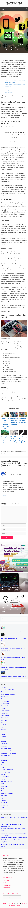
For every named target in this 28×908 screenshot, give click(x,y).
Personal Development (7, 769)
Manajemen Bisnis (9, 48)
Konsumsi (3, 732)
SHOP (2, 784)
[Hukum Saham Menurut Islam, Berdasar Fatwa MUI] (14, 591)
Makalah (3, 741)
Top (2, 798)
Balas (4, 495)
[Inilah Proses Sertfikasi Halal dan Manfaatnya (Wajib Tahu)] (3, 664)
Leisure (3, 734)
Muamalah (4, 760)
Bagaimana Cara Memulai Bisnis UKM (15, 88)
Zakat (2, 807)
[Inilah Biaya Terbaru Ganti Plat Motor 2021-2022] (3, 673)
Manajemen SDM (5, 755)
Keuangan (3, 729)
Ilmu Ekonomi (4, 717)
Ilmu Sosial (4, 720)
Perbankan (4, 767)
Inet (2, 722)
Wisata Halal (4, 805)
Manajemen (21, 46)
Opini (2, 762)
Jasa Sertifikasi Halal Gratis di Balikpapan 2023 (14, 631)
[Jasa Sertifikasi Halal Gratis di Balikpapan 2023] (14, 571)
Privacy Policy (7, 885)
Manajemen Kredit (6, 751)
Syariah (3, 791)
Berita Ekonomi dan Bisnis (8, 694)
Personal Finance (10, 50)
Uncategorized (5, 800)
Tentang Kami (6, 887)
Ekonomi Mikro (5, 706)
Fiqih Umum (4, 713)
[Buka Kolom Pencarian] (26, 9)
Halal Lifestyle (5, 715)
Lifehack (3, 736)
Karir (2, 727)
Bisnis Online (6, 451)
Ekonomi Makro (5, 703)
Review (3, 779)
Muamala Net (14, 3)
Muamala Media (17, 903)
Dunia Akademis (5, 699)
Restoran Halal (5, 776)
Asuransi (3, 692)
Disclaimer (6, 883)
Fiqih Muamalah (5, 710)
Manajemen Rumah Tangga (8, 753)
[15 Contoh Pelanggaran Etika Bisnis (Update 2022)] (3, 654)
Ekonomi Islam (5, 701)
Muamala (3, 758)
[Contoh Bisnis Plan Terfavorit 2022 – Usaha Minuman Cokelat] (14, 613)
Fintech (3, 708)
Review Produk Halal (6, 781)
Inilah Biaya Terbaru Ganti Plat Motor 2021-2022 (14, 676)
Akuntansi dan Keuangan (7, 689)
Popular (3, 774)
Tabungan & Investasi (7, 793)
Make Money (13, 46)
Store (2, 788)
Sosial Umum (4, 786)
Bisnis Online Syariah (16, 451)
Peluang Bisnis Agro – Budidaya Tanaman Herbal (5, 440)
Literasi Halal (4, 739)
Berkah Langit (4, 696)
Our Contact (6, 880)
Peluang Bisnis (19, 48)
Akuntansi (3, 687)
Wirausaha (19, 50)
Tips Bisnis (4, 795)
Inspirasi (3, 725)
